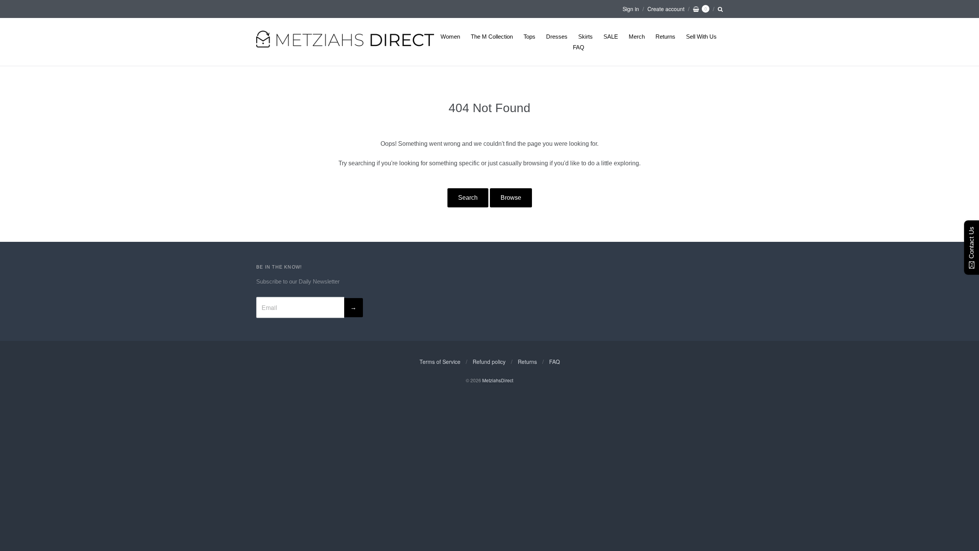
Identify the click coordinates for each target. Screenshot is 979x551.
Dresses (557, 36)
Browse (511, 197)
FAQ (578, 47)
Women (450, 36)
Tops (529, 36)
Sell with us (701, 36)
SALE (610, 36)
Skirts (585, 36)
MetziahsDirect (497, 380)
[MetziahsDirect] (345, 46)
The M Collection (492, 36)
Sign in (631, 9)
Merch (637, 36)
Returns (665, 36)
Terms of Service (440, 361)
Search (468, 197)
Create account (666, 9)
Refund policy (489, 361)
